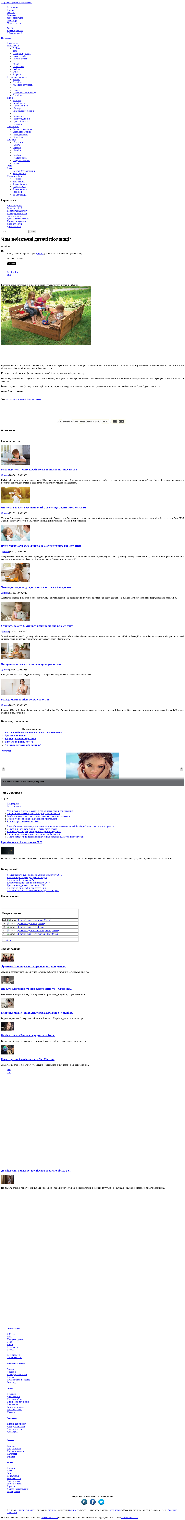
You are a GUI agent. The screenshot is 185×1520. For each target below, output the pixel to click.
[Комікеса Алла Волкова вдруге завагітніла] (7, 1030)
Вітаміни (17, 150)
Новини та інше (15, 176)
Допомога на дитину (17, 211)
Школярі (17, 108)
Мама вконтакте (15, 18)
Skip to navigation (9, 2)
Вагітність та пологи (17, 77)
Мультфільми (19, 173)
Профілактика (20, 158)
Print (9, 275)
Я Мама (16, 48)
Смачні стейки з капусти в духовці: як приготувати (32, 819)
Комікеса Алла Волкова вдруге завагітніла (28, 1035)
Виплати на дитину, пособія (19, 741)
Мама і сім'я (13, 45)
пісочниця (14, 399)
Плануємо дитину (21, 53)
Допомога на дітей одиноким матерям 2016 (28, 882)
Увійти (10, 28)
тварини (38, 399)
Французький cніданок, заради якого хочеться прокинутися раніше (40, 811)
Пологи (16, 90)
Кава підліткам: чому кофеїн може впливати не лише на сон (39, 469)
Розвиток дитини (21, 118)
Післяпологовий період (24, 92)
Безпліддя (17, 95)
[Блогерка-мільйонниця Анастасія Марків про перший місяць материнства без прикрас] (7, 1007)
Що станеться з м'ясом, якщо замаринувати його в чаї (33, 813)
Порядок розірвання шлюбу (20, 880)
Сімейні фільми (20, 58)
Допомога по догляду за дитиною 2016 (26, 885)
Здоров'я (17, 74)
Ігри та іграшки (20, 121)
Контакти (11, 15)
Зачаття (16, 79)
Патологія (18, 163)
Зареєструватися (15, 30)
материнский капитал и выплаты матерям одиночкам (33, 732)
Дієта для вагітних (22, 132)
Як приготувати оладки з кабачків (24, 821)
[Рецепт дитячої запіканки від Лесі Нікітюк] (7, 1053)
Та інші (10, 1462)
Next (9, 1072)
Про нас (11, 10)
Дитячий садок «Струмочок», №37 (34, 934)
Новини (17, 179)
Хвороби (11, 139)
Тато (15, 51)
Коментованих (14, 806)
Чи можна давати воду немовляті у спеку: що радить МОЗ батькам (43, 507)
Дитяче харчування (22, 129)
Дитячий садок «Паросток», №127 (34, 930)
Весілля (16, 69)
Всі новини (12, 7)
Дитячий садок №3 (26, 927)
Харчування (13, 126)
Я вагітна (17, 82)
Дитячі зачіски (14, 226)
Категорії (6, 750)
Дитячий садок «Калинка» (30, 920)
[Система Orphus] (92, 423)
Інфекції (17, 147)
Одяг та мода (19, 186)
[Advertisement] (23, 1122)
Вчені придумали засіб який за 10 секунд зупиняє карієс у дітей (41, 545)
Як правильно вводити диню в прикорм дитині (31, 664)
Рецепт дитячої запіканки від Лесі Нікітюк (27, 1059)
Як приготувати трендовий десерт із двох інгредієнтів (34, 831)
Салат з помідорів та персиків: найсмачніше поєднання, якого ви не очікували (45, 836)
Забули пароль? (14, 33)
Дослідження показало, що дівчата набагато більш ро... (36, 1170)
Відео (9, 168)
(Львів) (47, 920)
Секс (15, 71)
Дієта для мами (20, 134)
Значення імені (20, 189)
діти (8, 399)
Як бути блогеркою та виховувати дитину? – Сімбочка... (36, 988)
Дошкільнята (19, 103)
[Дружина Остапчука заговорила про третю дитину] (7, 960)
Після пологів (115, 1510)
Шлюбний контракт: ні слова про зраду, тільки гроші (33, 890)
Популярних (13, 803)
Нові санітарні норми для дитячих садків (27, 877)
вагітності (74, 1510)
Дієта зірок (18, 137)
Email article (12, 272)
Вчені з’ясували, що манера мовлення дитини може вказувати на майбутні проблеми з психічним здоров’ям (60, 826)
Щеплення (18, 142)
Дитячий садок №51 (27, 923)
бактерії (30, 399)
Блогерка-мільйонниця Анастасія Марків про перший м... (37, 1012)
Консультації (19, 181)
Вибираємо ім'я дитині (24, 111)
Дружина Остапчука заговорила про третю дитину (33, 966)
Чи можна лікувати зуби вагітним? (23, 745)
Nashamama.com (49, 1517)
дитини (51, 1510)
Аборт (16, 64)
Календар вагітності (23, 85)
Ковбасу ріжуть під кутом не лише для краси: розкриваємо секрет (39, 816)
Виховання (18, 116)
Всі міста (6, 940)
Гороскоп (17, 192)
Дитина (10, 98)
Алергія (16, 145)
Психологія (18, 66)
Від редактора (19, 194)
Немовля (17, 100)
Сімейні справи (13, 1328)
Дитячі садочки (14, 205)
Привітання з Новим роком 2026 (21, 842)
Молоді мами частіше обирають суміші (25, 699)
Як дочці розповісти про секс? (20, 738)
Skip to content (25, 2)
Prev (9, 1070)
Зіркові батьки (20, 184)
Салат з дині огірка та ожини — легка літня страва (32, 829)
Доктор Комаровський (24, 171)
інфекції (23, 399)
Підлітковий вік (20, 105)
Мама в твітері (14, 23)
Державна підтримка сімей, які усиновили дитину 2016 (34, 875)
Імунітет (17, 155)
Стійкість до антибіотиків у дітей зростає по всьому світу (37, 625)
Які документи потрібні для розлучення (26, 888)
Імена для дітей (14, 208)
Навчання (17, 124)
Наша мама (6, 38)
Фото (9, 165)
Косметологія (19, 56)
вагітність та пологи (25, 1510)
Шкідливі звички (21, 160)
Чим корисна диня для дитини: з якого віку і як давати (36, 587)
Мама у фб (12, 20)
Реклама (11, 12)
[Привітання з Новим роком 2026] (7, 853)
